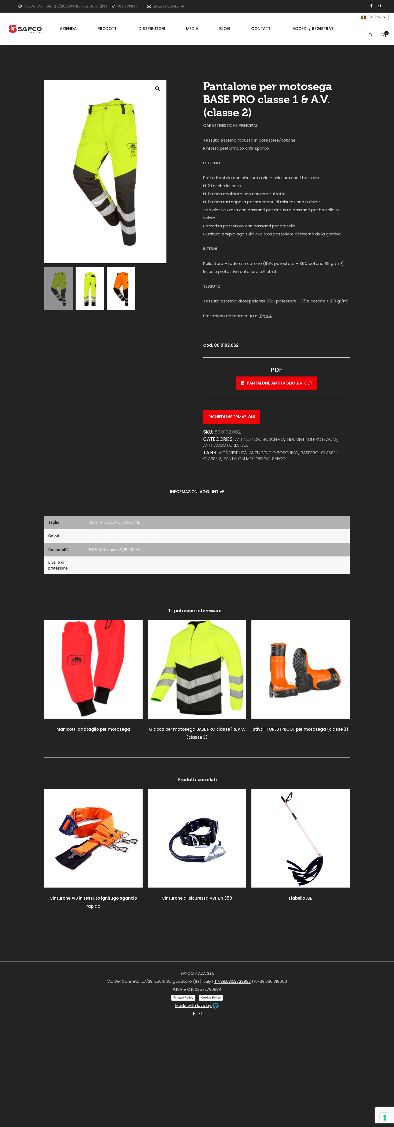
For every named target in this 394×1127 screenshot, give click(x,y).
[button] (157, 89)
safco (279, 459)
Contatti (261, 29)
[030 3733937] (114, 6)
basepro (310, 453)
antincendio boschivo (273, 453)
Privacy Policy (183, 997)
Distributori (152, 29)
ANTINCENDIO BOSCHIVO (259, 439)
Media (192, 29)
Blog (224, 29)
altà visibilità (233, 453)
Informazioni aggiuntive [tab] (197, 491)
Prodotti (108, 29)
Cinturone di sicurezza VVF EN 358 (197, 898)
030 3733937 (127, 6)
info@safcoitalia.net (168, 6)
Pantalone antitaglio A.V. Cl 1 (279, 383)
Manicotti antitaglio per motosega (93, 729)
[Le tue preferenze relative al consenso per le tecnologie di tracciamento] (385, 1118)
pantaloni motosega (247, 459)
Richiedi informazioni (232, 417)
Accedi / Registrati (313, 29)
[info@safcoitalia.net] (149, 6)
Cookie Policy (211, 997)
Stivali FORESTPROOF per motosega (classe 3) (300, 729)
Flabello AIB (300, 898)
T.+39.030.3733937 (232, 981)
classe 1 (329, 453)
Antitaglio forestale (225, 445)
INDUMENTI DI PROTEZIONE (312, 439)
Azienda (68, 29)
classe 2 (212, 459)
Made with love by (193, 1005)
